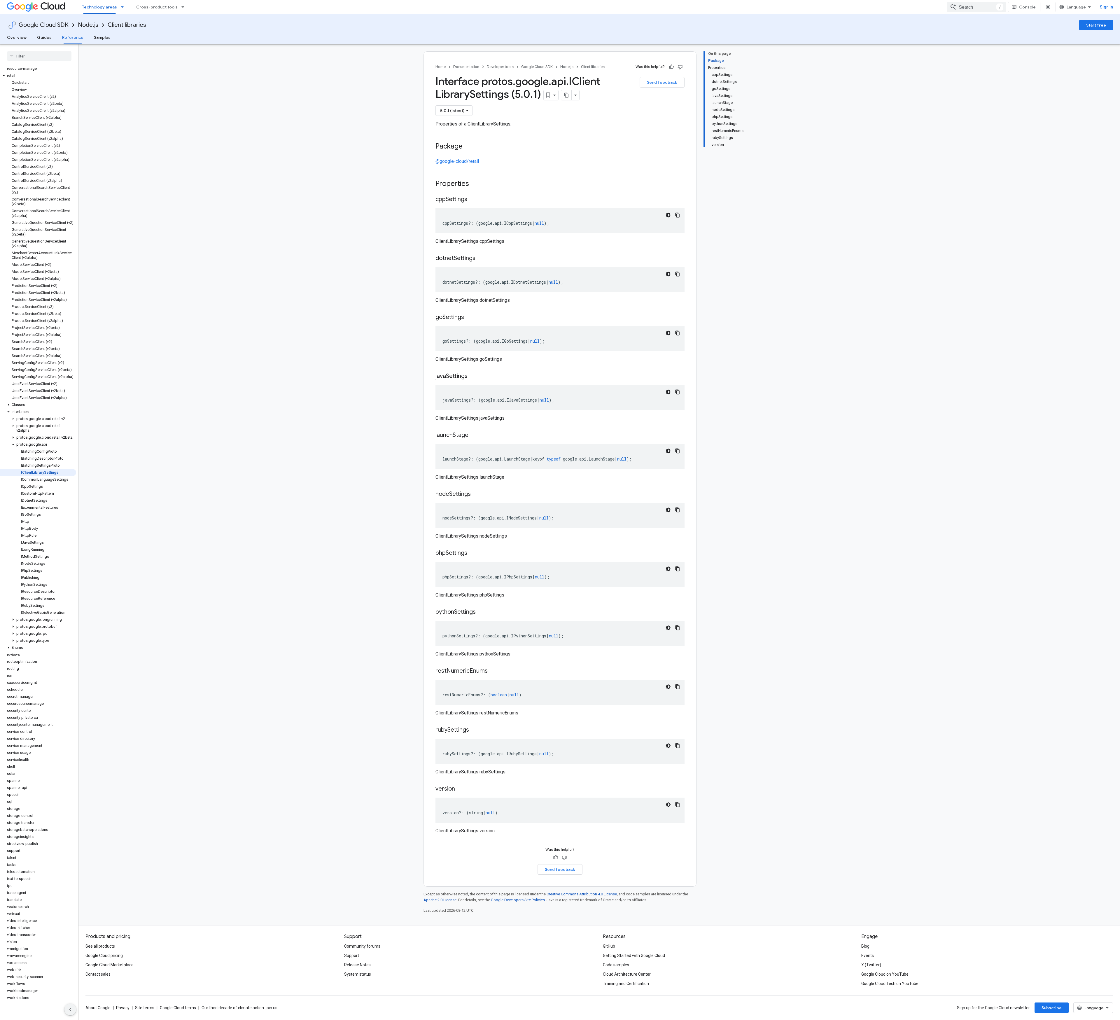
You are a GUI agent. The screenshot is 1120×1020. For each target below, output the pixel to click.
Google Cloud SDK (44, 25)
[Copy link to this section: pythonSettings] (481, 612)
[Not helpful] (680, 66)
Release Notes (357, 965)
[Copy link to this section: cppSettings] (473, 199)
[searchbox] (39, 56)
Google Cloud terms (178, 1007)
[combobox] (976, 7)
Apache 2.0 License (440, 900)
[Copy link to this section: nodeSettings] (476, 494)
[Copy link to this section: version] (461, 789)
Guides (44, 37)
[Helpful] (671, 66)
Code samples (616, 965)
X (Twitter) (871, 965)
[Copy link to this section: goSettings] (470, 317)
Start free (1096, 25)
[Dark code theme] (668, 215)
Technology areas (99, 7)
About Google (98, 1007)
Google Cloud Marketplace (109, 965)
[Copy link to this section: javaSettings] (473, 376)
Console (1027, 7)
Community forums (362, 946)
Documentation (466, 66)
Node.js (88, 25)
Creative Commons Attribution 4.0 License (582, 894)
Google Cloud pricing (104, 955)
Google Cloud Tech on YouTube (889, 983)
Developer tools (500, 66)
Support (351, 955)
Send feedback (662, 82)
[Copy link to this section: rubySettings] (475, 730)
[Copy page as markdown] (566, 95)
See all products (100, 946)
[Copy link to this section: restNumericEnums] (493, 671)
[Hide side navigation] (70, 1009)
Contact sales (98, 974)
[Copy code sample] (677, 215)
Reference (72, 37)
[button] (38, 75)
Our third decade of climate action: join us (239, 1007)
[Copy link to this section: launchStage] (474, 435)
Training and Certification (626, 983)
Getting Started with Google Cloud (634, 955)
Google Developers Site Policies (518, 900)
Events (867, 955)
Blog (865, 946)
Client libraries (127, 25)
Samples (102, 37)
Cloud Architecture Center (627, 974)
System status (357, 974)
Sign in (1106, 7)
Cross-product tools (157, 7)
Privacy (123, 1007)
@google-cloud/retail (457, 161)
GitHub (609, 946)
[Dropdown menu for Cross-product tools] (185, 7)
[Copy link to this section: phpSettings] (473, 553)
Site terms (144, 1007)
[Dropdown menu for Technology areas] (124, 7)
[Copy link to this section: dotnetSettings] (481, 258)
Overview (17, 37)
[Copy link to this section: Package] (468, 146)
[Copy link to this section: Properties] (476, 184)
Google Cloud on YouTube (885, 974)
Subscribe (1052, 1007)
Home (440, 66)
